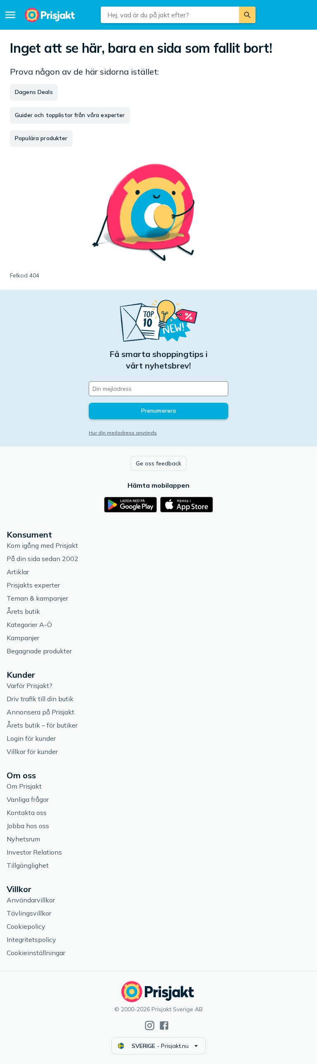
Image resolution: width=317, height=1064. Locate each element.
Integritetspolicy (31, 939)
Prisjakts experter (33, 585)
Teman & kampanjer (37, 598)
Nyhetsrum (23, 839)
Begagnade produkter (39, 651)
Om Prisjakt (24, 786)
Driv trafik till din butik (40, 699)
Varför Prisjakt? (29, 685)
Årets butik (23, 611)
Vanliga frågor (28, 799)
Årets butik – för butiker (42, 725)
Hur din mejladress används (123, 433)
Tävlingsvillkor (29, 913)
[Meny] (10, 14)
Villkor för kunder (32, 751)
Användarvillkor (31, 900)
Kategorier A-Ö (29, 624)
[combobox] (170, 15)
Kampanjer (23, 638)
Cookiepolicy (26, 926)
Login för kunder (31, 738)
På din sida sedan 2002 (42, 558)
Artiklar (18, 572)
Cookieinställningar (36, 953)
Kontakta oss (27, 812)
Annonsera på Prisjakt (40, 712)
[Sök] (247, 15)
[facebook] (164, 1025)
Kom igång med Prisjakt (42, 545)
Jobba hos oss (28, 826)
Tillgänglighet (28, 865)
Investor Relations (34, 852)
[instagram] (149, 1025)
